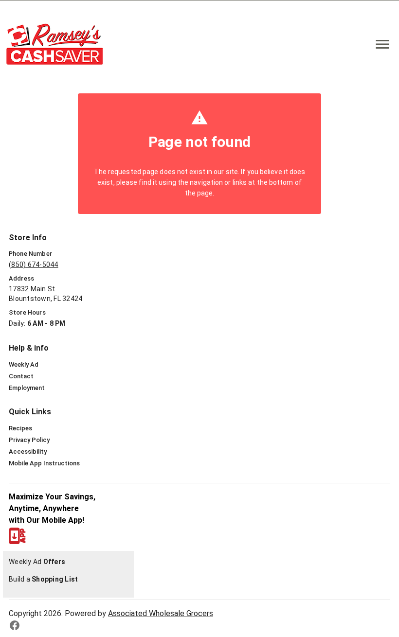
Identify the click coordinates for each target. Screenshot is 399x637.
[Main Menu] (382, 44)
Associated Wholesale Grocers (160, 613)
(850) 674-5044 (33, 264)
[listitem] (23, 365)
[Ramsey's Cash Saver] (57, 44)
